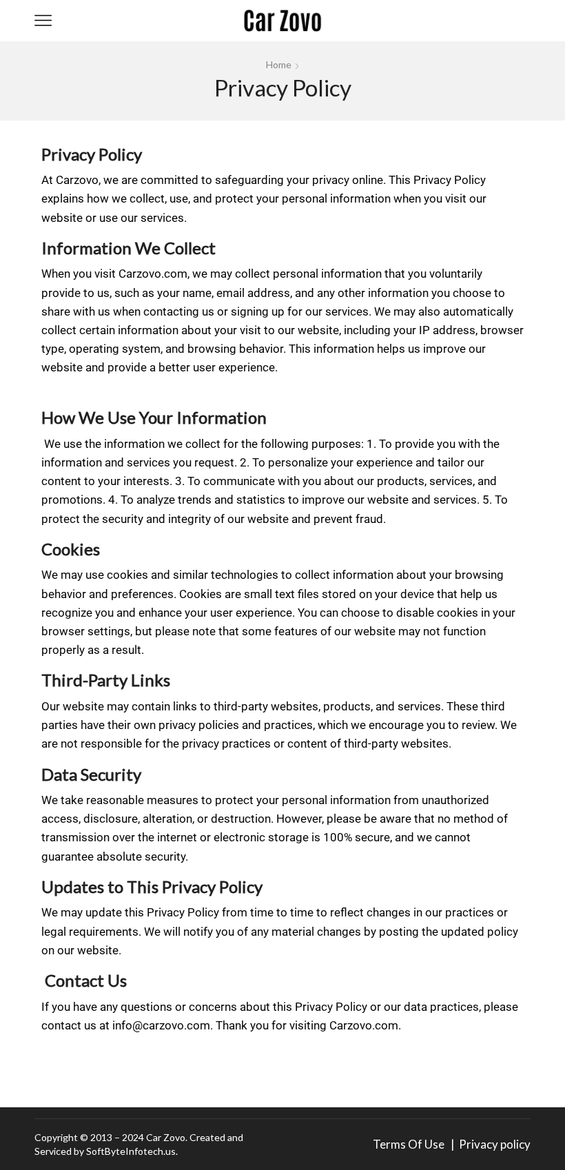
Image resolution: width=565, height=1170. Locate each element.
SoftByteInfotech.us (131, 1151)
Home (278, 64)
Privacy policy (495, 1144)
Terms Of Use (411, 1144)
